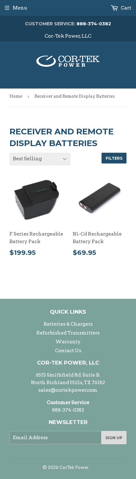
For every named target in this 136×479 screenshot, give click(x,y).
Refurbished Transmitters (68, 333)
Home (15, 96)
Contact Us (68, 350)
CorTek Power (74, 467)
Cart (125, 8)
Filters (114, 158)
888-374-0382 (68, 24)
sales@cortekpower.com (68, 390)
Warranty (68, 342)
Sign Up (113, 437)
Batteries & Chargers (68, 324)
